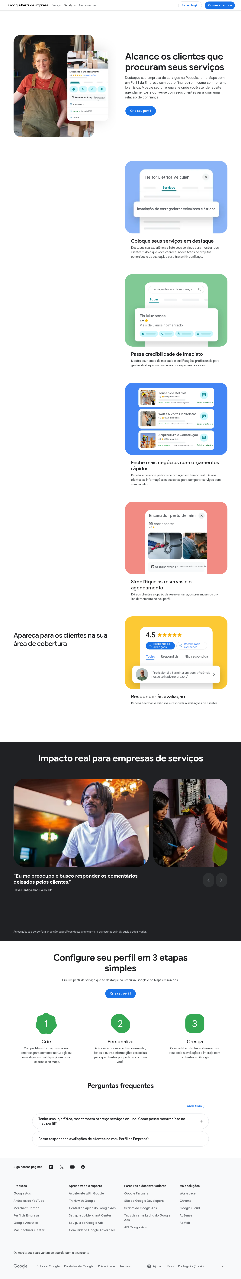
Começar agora (220, 5)
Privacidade (106, 1266)
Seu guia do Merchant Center (90, 1215)
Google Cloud (190, 1208)
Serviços (70, 5)
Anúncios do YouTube (29, 1201)
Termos (125, 1266)
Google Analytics (26, 1223)
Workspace (188, 1193)
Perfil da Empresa (26, 1215)
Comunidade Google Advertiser (92, 1230)
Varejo (57, 5)
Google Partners (136, 1193)
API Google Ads (135, 1227)
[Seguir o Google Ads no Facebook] (82, 1167)
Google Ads (22, 1193)
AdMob (185, 1223)
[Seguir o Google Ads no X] (61, 1167)
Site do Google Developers (144, 1201)
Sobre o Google (48, 1266)
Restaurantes (88, 5)
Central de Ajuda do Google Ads (92, 1208)
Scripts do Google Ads (140, 1208)
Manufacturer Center (29, 1230)
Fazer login (190, 5)
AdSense (186, 1215)
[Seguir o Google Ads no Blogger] (51, 1167)
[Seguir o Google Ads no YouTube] (72, 1167)
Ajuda (157, 1266)
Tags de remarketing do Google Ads (147, 1218)
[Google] (21, 1266)
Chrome (185, 1201)
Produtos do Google (79, 1266)
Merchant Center (26, 1208)
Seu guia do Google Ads (86, 1223)
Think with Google (82, 1201)
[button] (120, 1121)
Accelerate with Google (86, 1193)
